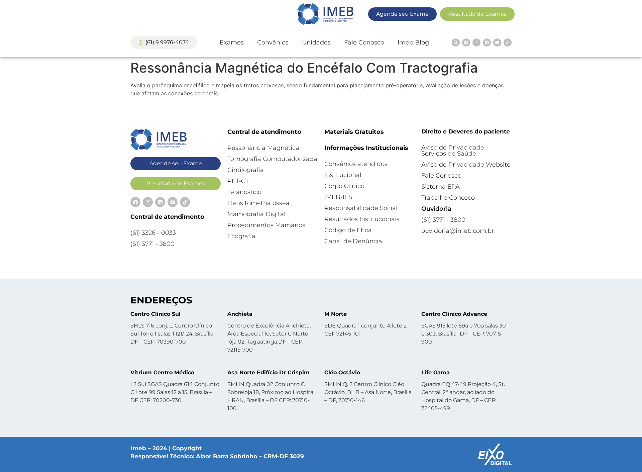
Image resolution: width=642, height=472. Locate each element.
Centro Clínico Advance (454, 314)
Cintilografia (245, 170)
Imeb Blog (413, 42)
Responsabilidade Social (361, 208)
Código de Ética (348, 230)
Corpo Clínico (344, 186)
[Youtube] (497, 42)
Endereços (161, 300)
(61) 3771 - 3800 (152, 244)
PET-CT (238, 181)
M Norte (335, 314)
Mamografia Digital (256, 214)
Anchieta (239, 314)
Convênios (273, 42)
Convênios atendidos (356, 164)
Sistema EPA (440, 186)
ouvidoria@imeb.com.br (457, 230)
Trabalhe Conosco (448, 197)
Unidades (316, 42)
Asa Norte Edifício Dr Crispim (268, 372)
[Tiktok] (508, 42)
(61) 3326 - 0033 (153, 233)
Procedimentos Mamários (266, 225)
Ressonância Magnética (263, 148)
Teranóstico (244, 192)
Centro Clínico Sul (155, 314)
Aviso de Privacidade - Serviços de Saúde (454, 150)
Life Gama (435, 372)
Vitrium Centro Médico (162, 372)
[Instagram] (476, 42)
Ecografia (241, 236)
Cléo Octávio (342, 372)
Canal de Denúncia (353, 241)
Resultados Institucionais (362, 219)
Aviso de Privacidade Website (466, 164)
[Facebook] (466, 42)
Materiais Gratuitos (354, 131)
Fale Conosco (364, 42)
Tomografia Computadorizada (272, 159)
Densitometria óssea (258, 203)
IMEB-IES (338, 197)
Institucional (342, 175)
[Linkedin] (487, 42)
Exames (232, 42)
